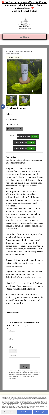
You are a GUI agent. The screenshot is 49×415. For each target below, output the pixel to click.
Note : (11, 347)
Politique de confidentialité (25, 407)
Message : (13, 355)
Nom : (11, 339)
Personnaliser (8, 412)
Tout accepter (40, 412)
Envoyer (25, 366)
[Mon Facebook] (3, 106)
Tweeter (12, 135)
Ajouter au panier (16, 128)
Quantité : (10, 124)
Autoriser (34, 136)
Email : (12, 331)
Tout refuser (25, 412)
